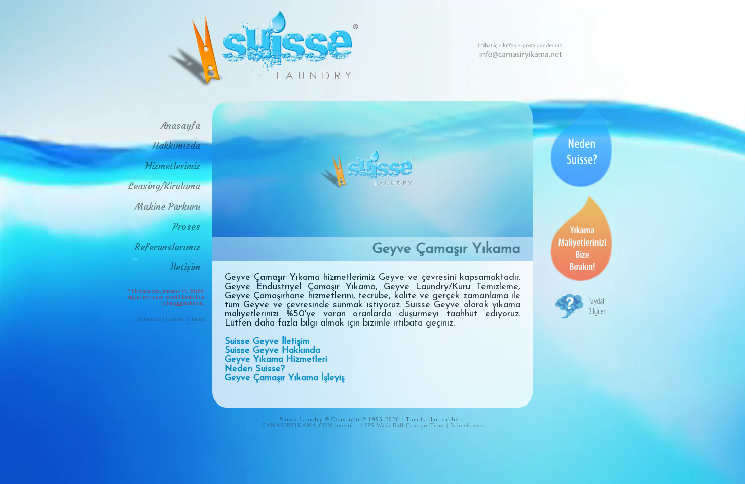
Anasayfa (180, 125)
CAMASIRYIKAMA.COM (297, 425)
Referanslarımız (167, 247)
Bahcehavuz (466, 425)
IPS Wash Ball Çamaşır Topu (404, 425)
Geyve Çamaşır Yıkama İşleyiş (285, 378)
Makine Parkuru (167, 206)
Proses (186, 226)
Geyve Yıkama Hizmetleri (276, 360)
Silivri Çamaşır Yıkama (177, 319)
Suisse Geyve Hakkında (272, 350)
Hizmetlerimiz (172, 166)
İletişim (185, 267)
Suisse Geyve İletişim (267, 341)
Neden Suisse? (255, 369)
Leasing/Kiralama (164, 186)
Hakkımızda (176, 145)
